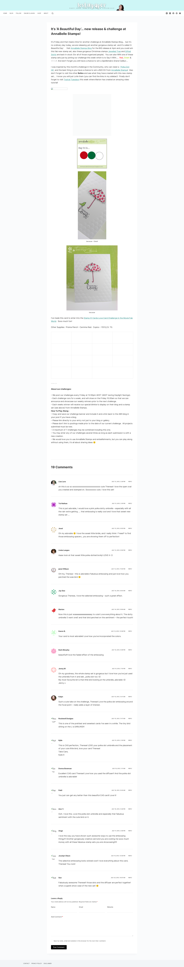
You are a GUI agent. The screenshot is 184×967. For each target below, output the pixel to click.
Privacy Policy (36, 963)
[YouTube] (167, 13)
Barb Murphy (63, 650)
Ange (60, 831)
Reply (130, 481)
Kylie (60, 740)
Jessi (60, 528)
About (46, 13)
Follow (18, 13)
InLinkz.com (54, 383)
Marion (61, 609)
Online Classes (29, 13)
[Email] (180, 13)
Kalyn (60, 697)
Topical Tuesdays (71, 79)
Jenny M (62, 669)
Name (53, 907)
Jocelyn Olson (64, 856)
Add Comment (57, 917)
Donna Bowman (65, 768)
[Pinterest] (177, 13)
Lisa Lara (62, 481)
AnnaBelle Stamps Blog (81, 48)
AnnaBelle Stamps (119, 70)
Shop (39, 13)
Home (5, 13)
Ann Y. (61, 809)
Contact (26, 963)
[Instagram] (170, 13)
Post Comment (59, 947)
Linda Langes (63, 550)
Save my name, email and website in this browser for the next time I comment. (80, 941)
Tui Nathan (62, 503)
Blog (11, 13)
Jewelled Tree (114, 51)
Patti (60, 790)
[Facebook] (173, 13)
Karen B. (62, 631)
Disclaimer (48, 963)
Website (110, 907)
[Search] (52, 13)
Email (81, 907)
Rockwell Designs (65, 718)
